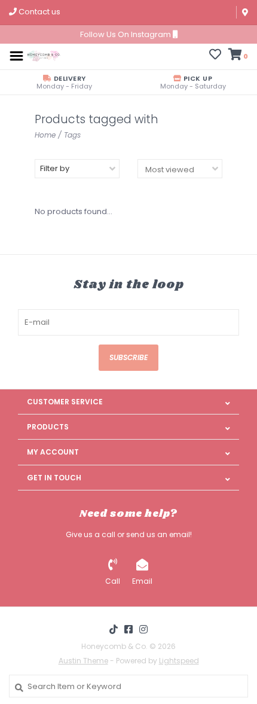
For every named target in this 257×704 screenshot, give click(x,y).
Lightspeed (179, 661)
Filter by (54, 168)
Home (45, 135)
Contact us (38, 11)
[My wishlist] (215, 56)
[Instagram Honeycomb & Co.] (143, 629)
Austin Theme (83, 661)
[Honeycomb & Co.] (43, 55)
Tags (72, 135)
